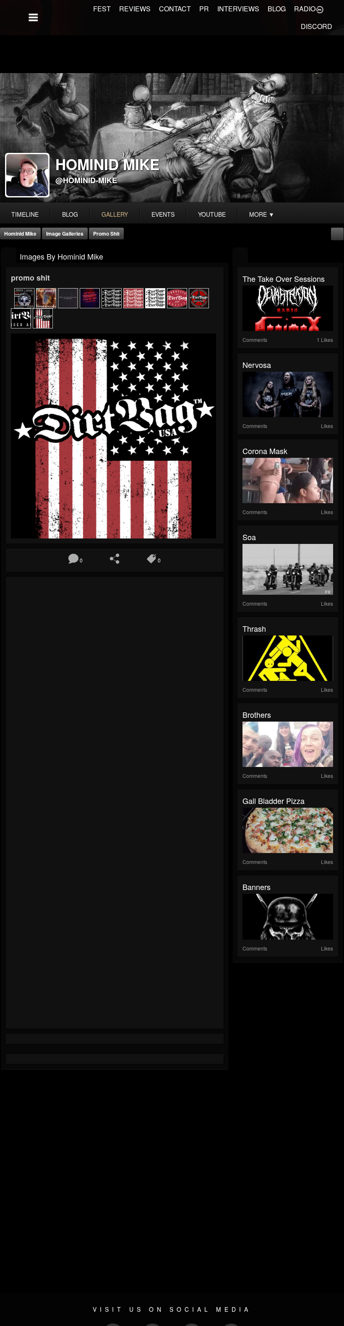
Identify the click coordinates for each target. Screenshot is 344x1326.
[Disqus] (115, 694)
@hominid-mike (86, 180)
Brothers (256, 714)
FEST (102, 8)
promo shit (106, 233)
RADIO (304, 8)
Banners (256, 886)
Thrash (254, 628)
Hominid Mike (20, 233)
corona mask (264, 450)
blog (70, 214)
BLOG (277, 8)
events (163, 214)
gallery (115, 214)
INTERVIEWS (238, 8)
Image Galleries (64, 233)
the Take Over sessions (283, 278)
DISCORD (316, 26)
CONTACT (175, 8)
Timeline (25, 214)
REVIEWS (135, 8)
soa (249, 536)
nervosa (256, 364)
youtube (212, 214)
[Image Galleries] (8, 255)
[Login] (319, 9)
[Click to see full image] (172, 137)
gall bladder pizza (273, 800)
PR (204, 8)
